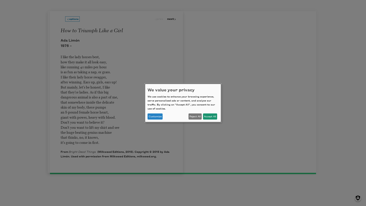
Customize (155, 116)
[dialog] (183, 103)
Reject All (195, 116)
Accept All (210, 116)
